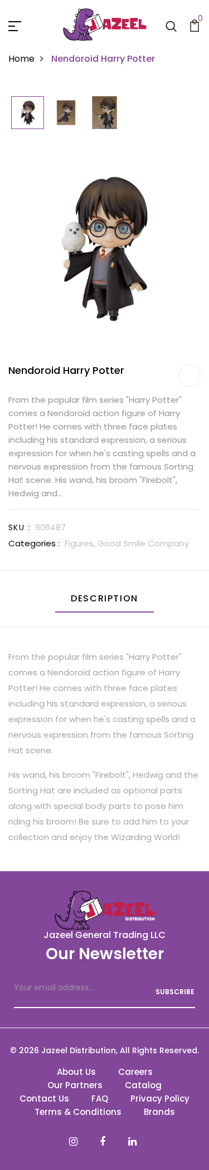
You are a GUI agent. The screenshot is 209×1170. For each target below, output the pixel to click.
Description (104, 598)
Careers (135, 1072)
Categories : (34, 543)
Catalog (143, 1085)
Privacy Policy (159, 1098)
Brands (159, 1112)
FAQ (99, 1098)
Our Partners (75, 1085)
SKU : (19, 527)
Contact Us (44, 1098)
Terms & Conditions (78, 1112)
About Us (76, 1072)
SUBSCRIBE (175, 991)
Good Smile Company (143, 543)
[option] (27, 113)
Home (21, 58)
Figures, (81, 543)
